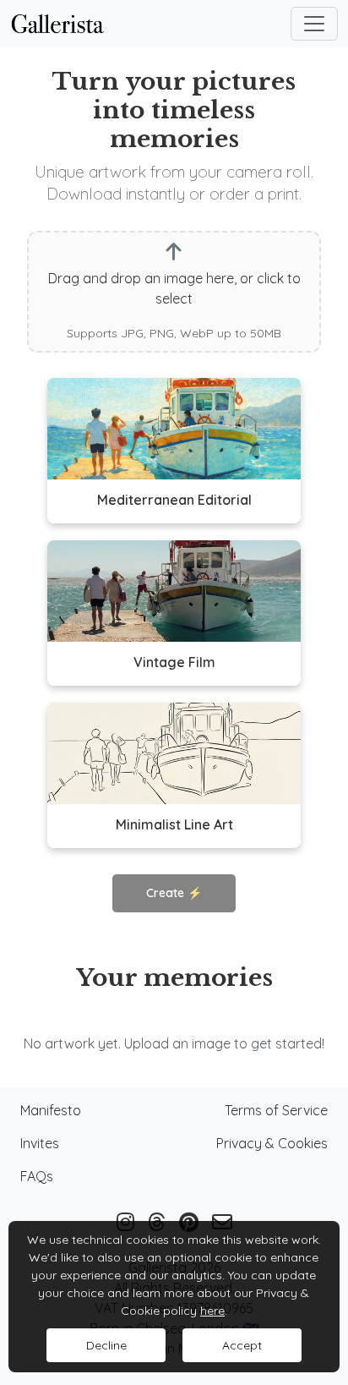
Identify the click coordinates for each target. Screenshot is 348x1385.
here (212, 1310)
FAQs (36, 1176)
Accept (242, 1345)
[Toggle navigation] (314, 24)
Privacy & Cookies (272, 1143)
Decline (106, 1345)
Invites (39, 1143)
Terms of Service (276, 1110)
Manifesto (50, 1110)
